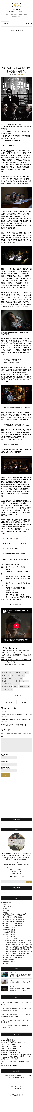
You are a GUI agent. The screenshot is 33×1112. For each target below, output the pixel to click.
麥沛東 (10, 689)
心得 (8, 675)
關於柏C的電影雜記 (16, 1086)
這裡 (21, 549)
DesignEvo (19, 876)
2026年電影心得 (7, 906)
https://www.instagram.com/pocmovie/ (16, 868)
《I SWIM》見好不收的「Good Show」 (13, 664)
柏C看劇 (5, 912)
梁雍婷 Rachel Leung (8, 681)
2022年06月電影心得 (9, 936)
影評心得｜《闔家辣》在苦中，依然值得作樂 (17, 953)
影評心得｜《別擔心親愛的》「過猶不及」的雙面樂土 (19, 946)
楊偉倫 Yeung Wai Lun (22, 681)
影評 (3, 675)
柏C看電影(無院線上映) (9, 961)
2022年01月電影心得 (9, 927)
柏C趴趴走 (5, 963)
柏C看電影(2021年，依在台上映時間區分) (13, 923)
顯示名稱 (4, 755)
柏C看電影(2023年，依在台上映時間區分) (13, 955)
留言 (3, 736)
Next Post (24, 702)
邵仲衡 (4, 689)
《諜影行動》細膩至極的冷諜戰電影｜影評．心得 (16, 715)
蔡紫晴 (16, 686)
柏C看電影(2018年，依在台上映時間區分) (13, 917)
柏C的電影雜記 (18, 678)
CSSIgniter (25, 1099)
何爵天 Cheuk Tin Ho (8, 673)
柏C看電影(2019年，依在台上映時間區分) (13, 919)
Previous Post (9, 702)
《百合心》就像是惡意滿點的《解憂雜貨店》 (15, 650)
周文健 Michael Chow (22, 673)
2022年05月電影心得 (9, 934)
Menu (6, 23)
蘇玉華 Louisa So (24, 686)
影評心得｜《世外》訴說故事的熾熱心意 (13, 725)
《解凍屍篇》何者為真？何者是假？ (12, 653)
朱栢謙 (8, 590)
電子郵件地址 (6, 761)
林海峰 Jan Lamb (7, 678)
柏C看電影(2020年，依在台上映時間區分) (13, 921)
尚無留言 (20, 75)
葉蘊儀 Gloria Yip (7, 686)
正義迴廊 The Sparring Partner (10, 683)
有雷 (13, 675)
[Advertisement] (16, 49)
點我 (23, 554)
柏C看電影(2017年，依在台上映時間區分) (13, 916)
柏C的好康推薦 (7, 910)
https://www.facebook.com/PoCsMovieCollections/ (16, 864)
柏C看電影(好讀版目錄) (9, 959)
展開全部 (3, 902)
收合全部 (9, 902)
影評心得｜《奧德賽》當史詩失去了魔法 (20, 982)
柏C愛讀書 (5, 908)
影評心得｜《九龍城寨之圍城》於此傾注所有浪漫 (16, 720)
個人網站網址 (5, 768)
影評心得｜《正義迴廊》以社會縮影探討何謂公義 (18, 940)
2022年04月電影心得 (9, 933)
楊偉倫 (8, 150)
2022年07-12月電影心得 (16, 30)
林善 (23, 675)
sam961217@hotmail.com (16, 871)
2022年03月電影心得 (9, 931)
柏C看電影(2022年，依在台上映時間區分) (13, 925)
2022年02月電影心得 (9, 929)
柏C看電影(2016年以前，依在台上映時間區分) (14, 914)
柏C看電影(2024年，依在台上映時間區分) (13, 957)
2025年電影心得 (7, 904)
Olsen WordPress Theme (12, 1099)
